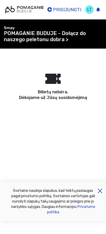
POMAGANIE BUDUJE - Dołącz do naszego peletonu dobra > (45, 36)
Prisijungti (66, 10)
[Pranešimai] (98, 10)
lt (89, 9)
